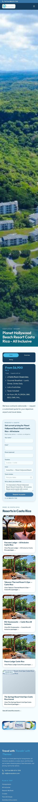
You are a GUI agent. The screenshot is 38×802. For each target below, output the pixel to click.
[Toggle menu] (34, 6)
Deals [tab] (11, 355)
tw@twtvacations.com (12, 773)
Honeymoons (6, 784)
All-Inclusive (6, 787)
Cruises (4, 794)
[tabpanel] (19, 389)
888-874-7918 (13, 498)
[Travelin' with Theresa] (8, 6)
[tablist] (19, 357)
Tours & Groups (7, 797)
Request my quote (19, 494)
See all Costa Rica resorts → (12, 711)
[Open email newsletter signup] (19, 725)
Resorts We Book (7, 790)
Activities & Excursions (9, 800)
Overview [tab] (27, 355)
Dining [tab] (11, 359)
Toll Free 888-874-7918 (11, 1)
